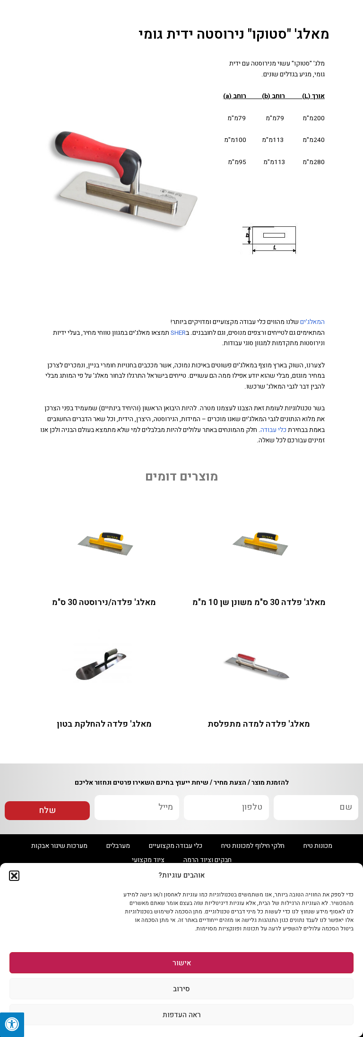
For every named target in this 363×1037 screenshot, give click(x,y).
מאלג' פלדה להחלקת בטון (104, 724)
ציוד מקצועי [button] (148, 860)
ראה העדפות (182, 1015)
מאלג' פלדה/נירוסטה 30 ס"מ (104, 602)
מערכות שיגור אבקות (59, 846)
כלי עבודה (273, 430)
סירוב (181, 989)
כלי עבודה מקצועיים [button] (175, 846)
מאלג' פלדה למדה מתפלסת (258, 724)
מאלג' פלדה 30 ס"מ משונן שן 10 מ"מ (259, 602)
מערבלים (118, 846)
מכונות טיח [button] (317, 846)
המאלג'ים (312, 322)
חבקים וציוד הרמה (207, 860)
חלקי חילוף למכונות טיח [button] (253, 846)
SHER (178, 333)
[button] (14, 875)
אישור (182, 963)
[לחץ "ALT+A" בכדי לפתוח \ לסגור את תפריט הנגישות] (12, 1024)
